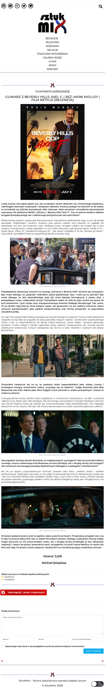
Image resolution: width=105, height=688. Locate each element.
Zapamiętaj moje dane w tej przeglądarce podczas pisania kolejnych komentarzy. (45, 646)
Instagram (9, 579)
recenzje (63, 91)
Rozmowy (52, 46)
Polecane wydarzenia (52, 53)
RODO (52, 65)
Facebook (9, 577)
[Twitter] (24, 5)
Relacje (52, 50)
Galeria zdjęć (52, 57)
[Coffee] (30, 5)
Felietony (52, 42)
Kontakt (52, 69)
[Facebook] (3, 5)
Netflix (49, 91)
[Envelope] (10, 5)
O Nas (52, 61)
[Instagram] (17, 5)
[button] (23, 592)
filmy (39, 91)
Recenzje (52, 38)
